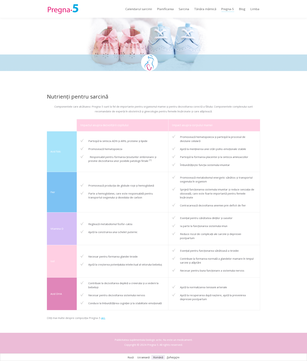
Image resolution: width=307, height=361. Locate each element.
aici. (103, 318)
